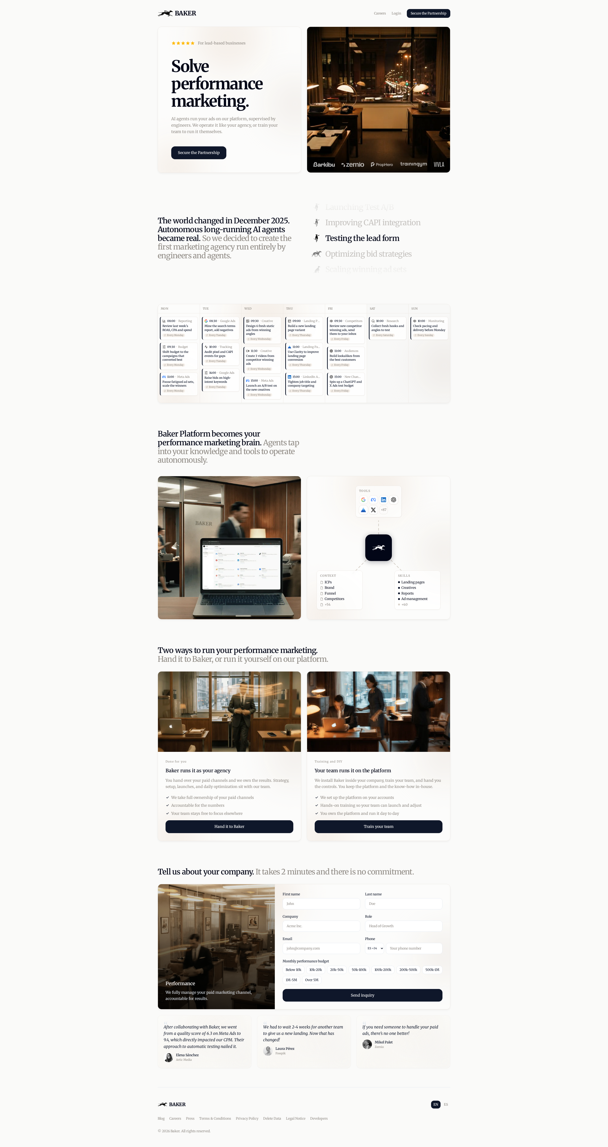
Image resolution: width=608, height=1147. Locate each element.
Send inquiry (362, 995)
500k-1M (432, 970)
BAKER (185, 13)
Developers (319, 1118)
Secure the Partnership (428, 13)
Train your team (379, 826)
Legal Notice (295, 1118)
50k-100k (359, 970)
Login (396, 13)
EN (435, 1104)
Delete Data (272, 1118)
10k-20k (315, 970)
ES (446, 1104)
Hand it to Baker (229, 826)
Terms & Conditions (215, 1118)
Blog (161, 1118)
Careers (380, 13)
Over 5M (311, 980)
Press (190, 1118)
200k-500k (408, 970)
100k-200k (383, 970)
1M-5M (291, 980)
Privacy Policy (247, 1118)
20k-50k (337, 970)
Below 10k (293, 970)
